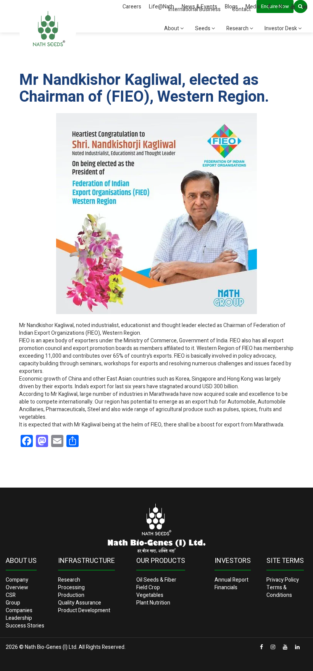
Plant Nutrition (153, 603)
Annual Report (231, 580)
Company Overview (17, 584)
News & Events (199, 7)
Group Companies (19, 606)
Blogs (231, 7)
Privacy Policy (282, 580)
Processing (71, 587)
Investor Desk (281, 28)
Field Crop (148, 587)
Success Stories (25, 626)
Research (238, 28)
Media (252, 7)
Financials (226, 587)
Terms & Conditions (279, 591)
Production (71, 595)
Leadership (19, 618)
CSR (11, 595)
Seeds (203, 28)
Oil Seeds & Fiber (156, 580)
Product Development (84, 610)
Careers (132, 7)
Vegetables (149, 595)
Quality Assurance (79, 603)
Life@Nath (161, 7)
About (172, 28)
